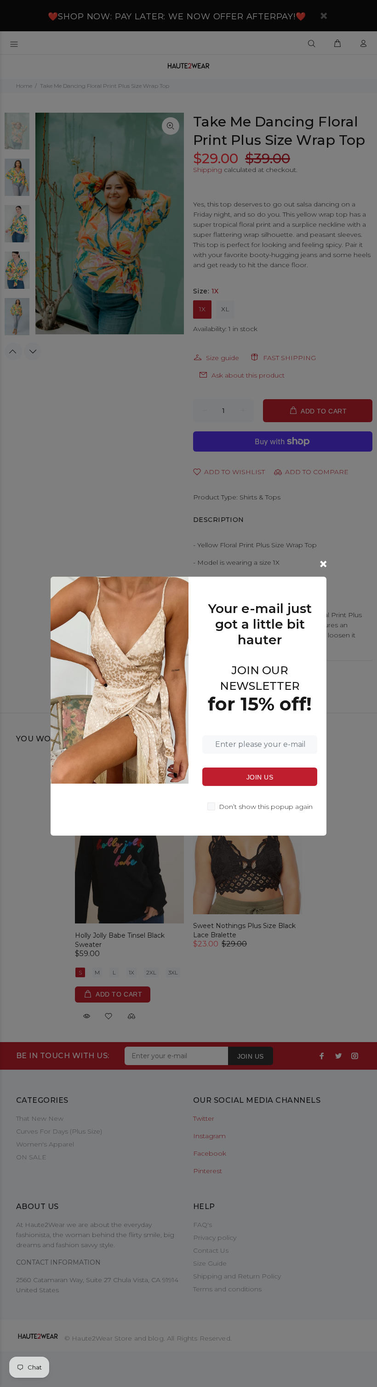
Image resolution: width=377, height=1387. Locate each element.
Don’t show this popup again (266, 806)
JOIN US (259, 777)
